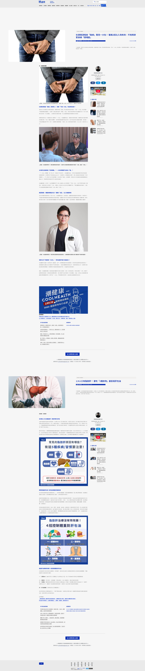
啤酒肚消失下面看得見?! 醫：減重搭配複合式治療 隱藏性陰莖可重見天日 (54, 316)
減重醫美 (66, 5)
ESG (78, 5)
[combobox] (99, 2)
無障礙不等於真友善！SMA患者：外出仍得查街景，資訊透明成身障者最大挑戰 (101, 131)
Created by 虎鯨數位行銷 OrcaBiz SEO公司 (76, 669)
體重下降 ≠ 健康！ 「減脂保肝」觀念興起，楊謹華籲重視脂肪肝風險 (101, 122)
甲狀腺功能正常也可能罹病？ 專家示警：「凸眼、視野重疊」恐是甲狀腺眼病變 (101, 104)
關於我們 (71, 664)
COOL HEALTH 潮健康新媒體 (81, 668)
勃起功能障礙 (76, 609)
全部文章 (98, 78)
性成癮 (88, 609)
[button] (92, 83)
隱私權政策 (78, 664)
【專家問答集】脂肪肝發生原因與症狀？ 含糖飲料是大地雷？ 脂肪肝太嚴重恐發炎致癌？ (57, 598)
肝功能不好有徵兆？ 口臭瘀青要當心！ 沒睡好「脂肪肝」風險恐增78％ (54, 600)
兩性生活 (75, 5)
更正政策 (88, 664)
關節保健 (57, 5)
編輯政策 (85, 664)
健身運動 (62, 5)
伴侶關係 (71, 609)
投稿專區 (74, 664)
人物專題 (45, 5)
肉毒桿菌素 (77, 325)
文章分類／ (78, 31)
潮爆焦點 (49, 5)
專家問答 (40, 5)
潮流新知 (82, 5)
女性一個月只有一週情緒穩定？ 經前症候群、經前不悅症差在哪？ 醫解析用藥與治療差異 (101, 113)
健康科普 (53, 5)
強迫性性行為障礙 (82, 609)
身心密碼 (70, 5)
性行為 (68, 325)
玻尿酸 (73, 325)
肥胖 (71, 325)
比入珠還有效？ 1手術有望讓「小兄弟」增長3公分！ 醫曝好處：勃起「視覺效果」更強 (57, 318)
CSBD (68, 609)
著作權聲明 (81, 664)
